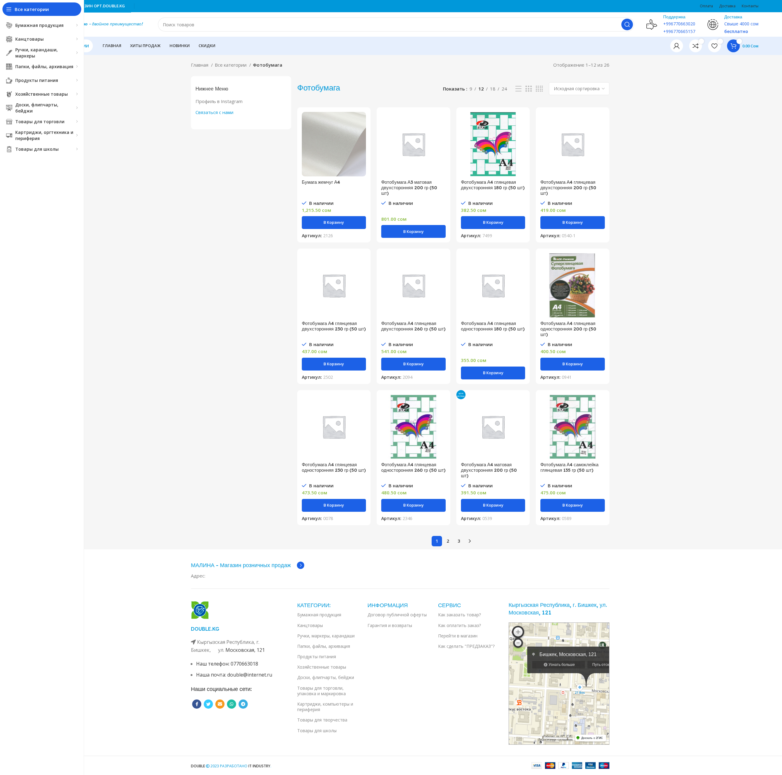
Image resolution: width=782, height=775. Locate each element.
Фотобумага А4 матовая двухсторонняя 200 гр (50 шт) (489, 470)
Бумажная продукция (319, 615)
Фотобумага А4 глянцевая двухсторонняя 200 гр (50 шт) (568, 187)
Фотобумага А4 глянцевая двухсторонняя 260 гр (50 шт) (413, 326)
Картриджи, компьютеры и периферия (325, 706)
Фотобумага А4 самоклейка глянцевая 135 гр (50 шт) (569, 467)
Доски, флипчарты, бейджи (325, 677)
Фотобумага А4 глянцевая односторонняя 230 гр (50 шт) (334, 467)
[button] (334, 222)
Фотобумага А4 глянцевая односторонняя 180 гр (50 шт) (492, 326)
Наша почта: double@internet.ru (234, 674)
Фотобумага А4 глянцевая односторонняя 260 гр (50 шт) (413, 467)
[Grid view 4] (539, 89)
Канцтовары (310, 625)
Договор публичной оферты (397, 615)
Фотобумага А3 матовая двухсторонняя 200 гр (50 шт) (409, 187)
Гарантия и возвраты (389, 625)
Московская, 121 (245, 650)
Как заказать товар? (459, 615)
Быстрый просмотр (361, 135)
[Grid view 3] (528, 89)
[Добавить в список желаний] (361, 149)
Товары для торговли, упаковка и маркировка (321, 690)
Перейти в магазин (457, 636)
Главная (200, 65)
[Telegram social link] (243, 704)
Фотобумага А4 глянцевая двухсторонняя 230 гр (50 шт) (334, 326)
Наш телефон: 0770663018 (227, 663)
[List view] (518, 89)
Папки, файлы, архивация (323, 646)
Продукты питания (316, 656)
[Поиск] (627, 24)
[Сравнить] (361, 122)
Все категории (231, 65)
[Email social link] (220, 704)
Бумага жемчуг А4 (321, 182)
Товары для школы (317, 730)
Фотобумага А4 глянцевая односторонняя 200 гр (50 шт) (568, 328)
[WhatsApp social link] (231, 704)
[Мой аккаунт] (676, 46)
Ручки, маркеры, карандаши (326, 636)
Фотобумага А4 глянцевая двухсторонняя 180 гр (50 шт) (492, 184)
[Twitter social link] (208, 704)
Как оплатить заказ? (459, 625)
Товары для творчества (322, 720)
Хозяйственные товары (321, 667)
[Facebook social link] (196, 704)
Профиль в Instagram (219, 101)
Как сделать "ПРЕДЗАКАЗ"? (466, 646)
